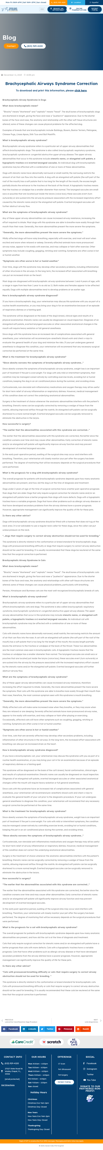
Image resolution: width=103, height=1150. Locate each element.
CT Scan (62, 1064)
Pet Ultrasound (64, 1069)
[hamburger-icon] (42, 9)
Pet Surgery (63, 1075)
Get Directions (8, 1085)
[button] (10, 1029)
